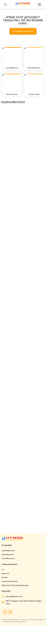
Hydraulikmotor (12, 68)
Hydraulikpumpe (34, 68)
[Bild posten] (23, 132)
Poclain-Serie (33, 94)
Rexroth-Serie (12, 94)
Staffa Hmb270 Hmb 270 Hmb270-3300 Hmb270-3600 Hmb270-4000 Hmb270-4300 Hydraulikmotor (21, 211)
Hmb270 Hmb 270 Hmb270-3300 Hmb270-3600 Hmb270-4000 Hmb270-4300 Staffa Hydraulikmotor (23, 317)
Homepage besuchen (23, 31)
